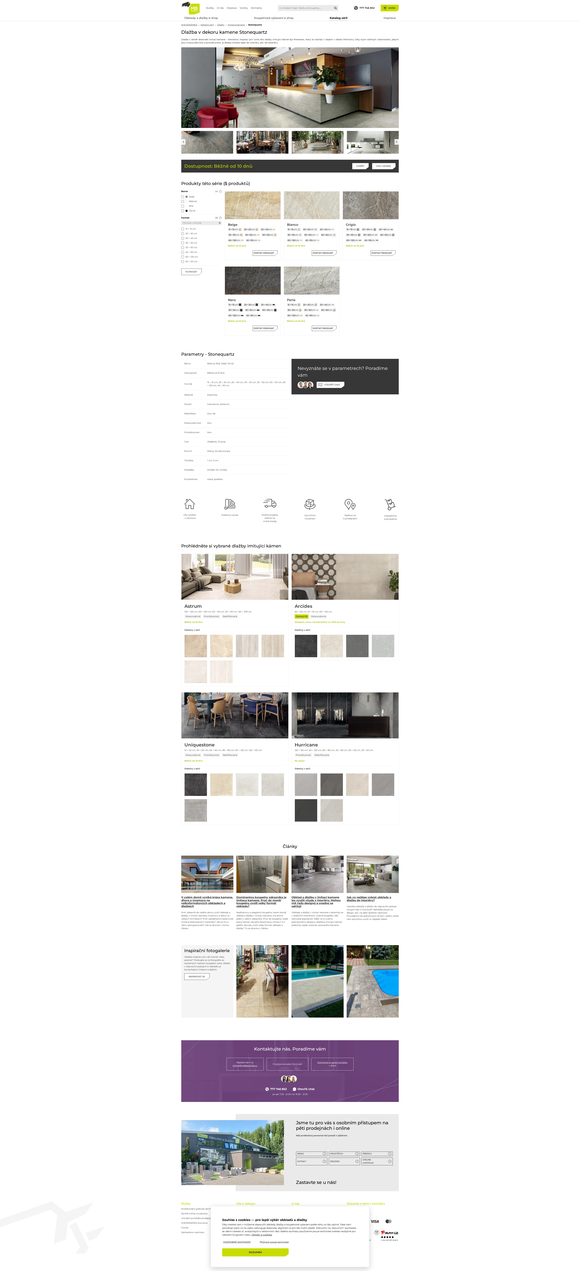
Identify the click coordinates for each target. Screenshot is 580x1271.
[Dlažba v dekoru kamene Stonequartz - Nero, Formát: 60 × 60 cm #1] (275, 310)
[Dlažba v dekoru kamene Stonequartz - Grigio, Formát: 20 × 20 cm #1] (375, 229)
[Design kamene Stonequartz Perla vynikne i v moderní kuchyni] (290, 87)
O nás (220, 8)
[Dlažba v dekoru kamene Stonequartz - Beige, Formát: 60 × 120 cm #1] (242, 240)
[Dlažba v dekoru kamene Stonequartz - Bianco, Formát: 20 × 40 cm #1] (333, 229)
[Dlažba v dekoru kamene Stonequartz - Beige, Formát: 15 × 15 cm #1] (240, 229)
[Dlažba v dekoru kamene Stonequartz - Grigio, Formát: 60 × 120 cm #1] (360, 240)
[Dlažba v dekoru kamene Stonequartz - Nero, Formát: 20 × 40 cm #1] (274, 304)
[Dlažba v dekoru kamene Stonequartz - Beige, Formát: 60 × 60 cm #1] (275, 235)
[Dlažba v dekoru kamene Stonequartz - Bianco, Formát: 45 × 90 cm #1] (318, 240)
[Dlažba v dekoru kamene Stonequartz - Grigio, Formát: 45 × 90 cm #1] (377, 240)
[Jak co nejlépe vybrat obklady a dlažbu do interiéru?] (373, 874)
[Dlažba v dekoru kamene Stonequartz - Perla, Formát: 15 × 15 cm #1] (299, 304)
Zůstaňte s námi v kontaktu (366, 1203)
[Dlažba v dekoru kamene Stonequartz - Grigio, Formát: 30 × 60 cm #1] (376, 235)
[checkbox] (182, 197)
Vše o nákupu (245, 1203)
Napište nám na (245, 1064)
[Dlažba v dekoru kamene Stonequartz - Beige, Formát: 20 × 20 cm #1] (257, 229)
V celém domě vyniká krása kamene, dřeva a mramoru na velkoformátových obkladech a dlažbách (207, 902)
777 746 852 (278, 1089)
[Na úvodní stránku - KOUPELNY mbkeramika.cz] (190, 8)
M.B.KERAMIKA (189, 24)
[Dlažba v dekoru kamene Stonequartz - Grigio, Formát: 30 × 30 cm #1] (359, 235)
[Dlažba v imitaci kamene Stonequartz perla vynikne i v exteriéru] (373, 142)
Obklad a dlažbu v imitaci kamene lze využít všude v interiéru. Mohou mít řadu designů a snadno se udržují (316, 902)
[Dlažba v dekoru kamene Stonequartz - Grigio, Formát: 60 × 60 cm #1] (393, 235)
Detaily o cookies (262, 1234)
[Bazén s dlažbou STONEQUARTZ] (318, 981)
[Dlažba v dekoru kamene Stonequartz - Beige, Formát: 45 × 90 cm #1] (259, 240)
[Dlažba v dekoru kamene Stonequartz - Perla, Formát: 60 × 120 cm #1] (301, 315)
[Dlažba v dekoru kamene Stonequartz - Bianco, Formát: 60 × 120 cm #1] (301, 240)
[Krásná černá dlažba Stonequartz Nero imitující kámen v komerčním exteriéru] (318, 142)
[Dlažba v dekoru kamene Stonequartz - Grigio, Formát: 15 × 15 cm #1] (358, 229)
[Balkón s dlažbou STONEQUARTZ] (262, 981)
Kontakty (256, 8)
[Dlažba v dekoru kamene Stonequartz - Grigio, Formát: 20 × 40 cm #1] (392, 229)
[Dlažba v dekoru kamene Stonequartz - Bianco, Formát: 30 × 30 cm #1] (300, 235)
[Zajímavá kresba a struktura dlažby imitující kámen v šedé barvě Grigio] (262, 142)
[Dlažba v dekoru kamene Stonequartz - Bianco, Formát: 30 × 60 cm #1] (317, 235)
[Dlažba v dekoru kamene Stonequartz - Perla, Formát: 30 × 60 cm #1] (317, 310)
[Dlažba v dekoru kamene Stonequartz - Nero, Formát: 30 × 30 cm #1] (241, 310)
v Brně (332, 1064)
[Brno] (232, 1152)
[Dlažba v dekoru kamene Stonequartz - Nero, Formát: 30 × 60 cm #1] (258, 310)
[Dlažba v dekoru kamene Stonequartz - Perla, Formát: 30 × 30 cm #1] (300, 310)
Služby (210, 8)
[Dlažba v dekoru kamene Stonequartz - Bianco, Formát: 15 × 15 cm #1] (299, 229)
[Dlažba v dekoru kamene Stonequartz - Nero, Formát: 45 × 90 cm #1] (259, 315)
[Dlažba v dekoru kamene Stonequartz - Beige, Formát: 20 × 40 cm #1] (274, 229)
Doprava (232, 8)
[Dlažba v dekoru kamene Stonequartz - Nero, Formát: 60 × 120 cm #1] (242, 315)
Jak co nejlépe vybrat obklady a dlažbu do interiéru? (369, 899)
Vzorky (244, 8)
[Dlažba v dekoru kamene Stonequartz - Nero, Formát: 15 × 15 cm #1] (240, 304)
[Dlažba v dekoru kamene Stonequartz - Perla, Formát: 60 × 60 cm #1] (334, 310)
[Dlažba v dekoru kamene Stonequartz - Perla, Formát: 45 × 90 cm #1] (318, 315)
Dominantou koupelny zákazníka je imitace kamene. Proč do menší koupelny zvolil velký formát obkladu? (261, 902)
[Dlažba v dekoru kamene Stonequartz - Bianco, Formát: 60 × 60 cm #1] (334, 235)
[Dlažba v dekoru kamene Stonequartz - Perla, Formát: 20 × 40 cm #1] (333, 304)
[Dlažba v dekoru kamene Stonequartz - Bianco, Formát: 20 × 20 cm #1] (316, 229)
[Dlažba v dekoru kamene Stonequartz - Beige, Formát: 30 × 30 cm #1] (241, 235)
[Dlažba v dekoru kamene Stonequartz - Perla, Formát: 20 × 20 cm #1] (316, 304)
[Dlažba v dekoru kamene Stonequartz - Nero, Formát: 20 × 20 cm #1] (257, 304)
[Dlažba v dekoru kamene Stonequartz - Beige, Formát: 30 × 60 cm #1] (258, 235)
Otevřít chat (306, 1089)
